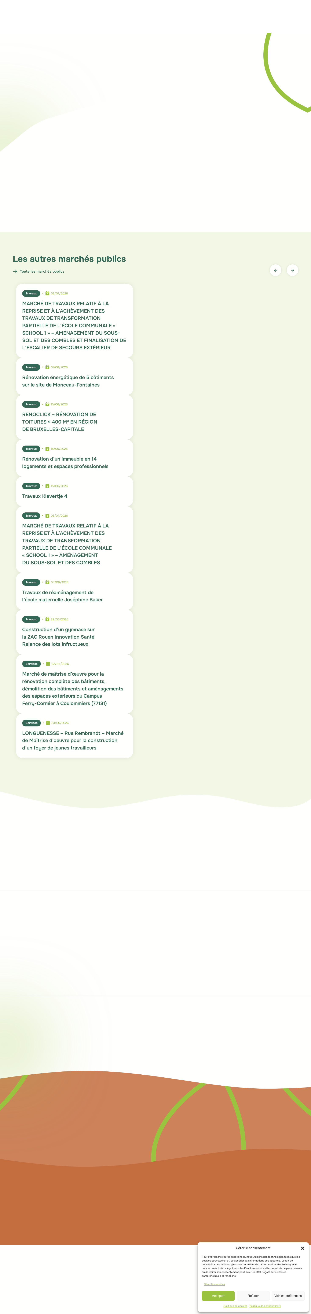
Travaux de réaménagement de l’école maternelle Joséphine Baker (62, 596)
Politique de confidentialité (265, 1306)
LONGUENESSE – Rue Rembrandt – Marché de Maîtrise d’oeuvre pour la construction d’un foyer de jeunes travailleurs (73, 740)
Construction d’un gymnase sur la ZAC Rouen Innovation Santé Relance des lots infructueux (58, 637)
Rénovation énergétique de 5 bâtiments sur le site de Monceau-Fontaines (68, 381)
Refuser (253, 1295)
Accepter (218, 1295)
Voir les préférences (288, 1295)
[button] (302, 1248)
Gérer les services (214, 1284)
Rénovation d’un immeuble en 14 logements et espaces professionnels (65, 462)
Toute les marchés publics (42, 271)
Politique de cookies (235, 1306)
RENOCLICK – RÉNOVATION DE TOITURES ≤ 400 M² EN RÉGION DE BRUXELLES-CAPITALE (59, 421)
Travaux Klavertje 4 (44, 496)
